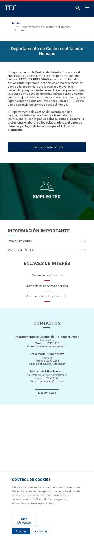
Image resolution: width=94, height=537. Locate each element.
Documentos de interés (47, 147)
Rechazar (40, 531)
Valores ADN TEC (21, 250)
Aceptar (21, 531)
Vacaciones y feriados (47, 275)
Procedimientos (20, 241)
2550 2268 (52, 360)
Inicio (16, 23)
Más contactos (47, 392)
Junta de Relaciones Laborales (47, 286)
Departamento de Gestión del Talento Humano (47, 336)
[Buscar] (78, 9)
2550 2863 (52, 378)
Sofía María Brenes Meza (47, 354)
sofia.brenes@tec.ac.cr (51, 363)
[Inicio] (10, 8)
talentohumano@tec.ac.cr (51, 346)
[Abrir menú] (87, 6)
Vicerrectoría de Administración (47, 296)
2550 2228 (52, 343)
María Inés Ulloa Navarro (47, 371)
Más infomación (24, 521)
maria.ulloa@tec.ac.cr (51, 381)
